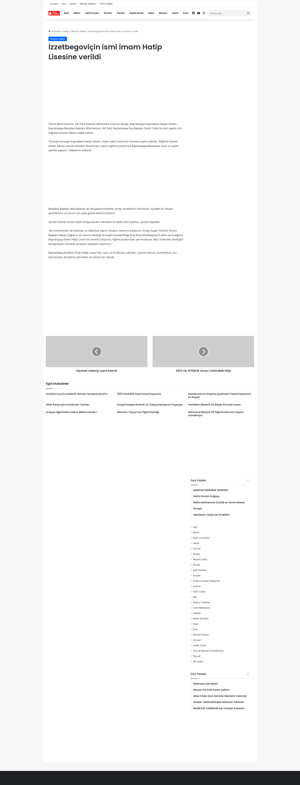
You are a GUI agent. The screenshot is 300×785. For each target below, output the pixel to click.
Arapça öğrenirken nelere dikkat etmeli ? (71, 412)
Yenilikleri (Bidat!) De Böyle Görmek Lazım (214, 404)
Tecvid (120, 12)
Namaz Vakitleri (88, 3)
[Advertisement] (116, 92)
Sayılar (72, 3)
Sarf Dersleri (200, 570)
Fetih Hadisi (106, 3)
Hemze (197, 586)
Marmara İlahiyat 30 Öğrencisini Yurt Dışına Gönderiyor (215, 413)
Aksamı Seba (200, 559)
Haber (66, 31)
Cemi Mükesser (201, 607)
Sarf (66, 12)
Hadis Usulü (136, 12)
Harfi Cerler (92, 12)
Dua (64, 3)
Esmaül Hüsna (201, 634)
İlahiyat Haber (79, 31)
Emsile (108, 12)
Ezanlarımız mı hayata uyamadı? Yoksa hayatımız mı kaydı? (219, 395)
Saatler (197, 613)
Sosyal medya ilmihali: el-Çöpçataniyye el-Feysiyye (150, 404)
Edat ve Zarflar (201, 537)
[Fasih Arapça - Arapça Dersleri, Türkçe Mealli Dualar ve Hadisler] (54, 13)
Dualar (196, 554)
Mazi (151, 12)
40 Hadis (198, 661)
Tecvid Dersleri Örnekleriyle (208, 650)
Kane (175, 12)
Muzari (163, 12)
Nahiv (77, 12)
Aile (195, 597)
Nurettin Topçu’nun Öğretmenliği (138, 412)
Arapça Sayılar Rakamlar (206, 580)
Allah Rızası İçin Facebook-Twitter (67, 404)
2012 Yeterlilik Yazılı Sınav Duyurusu (139, 394)
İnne (185, 12)
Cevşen (54, 3)
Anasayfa (56, 31)
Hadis (196, 543)
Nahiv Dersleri (201, 618)
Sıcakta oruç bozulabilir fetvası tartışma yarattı (76, 394)
